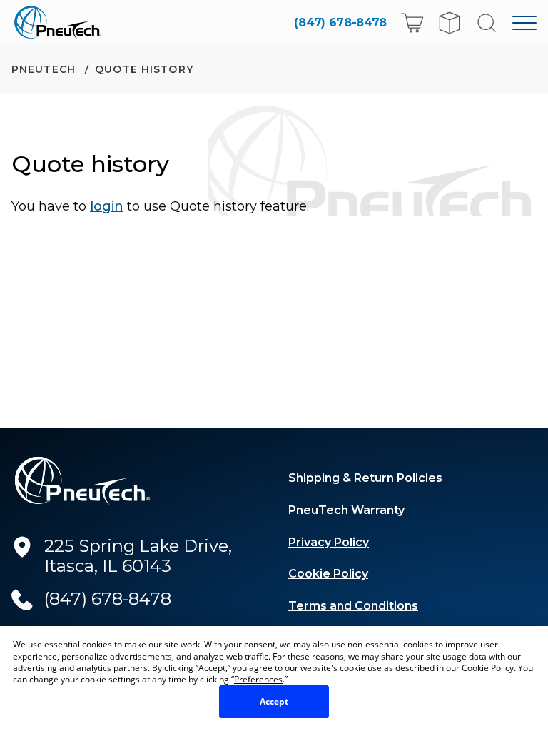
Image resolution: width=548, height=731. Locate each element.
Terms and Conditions (353, 605)
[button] (412, 22)
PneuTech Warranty (346, 510)
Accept (274, 701)
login (106, 206)
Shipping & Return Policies (365, 478)
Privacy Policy (328, 542)
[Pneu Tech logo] (62, 22)
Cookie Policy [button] (488, 668)
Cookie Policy (328, 573)
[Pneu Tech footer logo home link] (82, 481)
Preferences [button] (258, 679)
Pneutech (45, 69)
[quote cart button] (449, 22)
